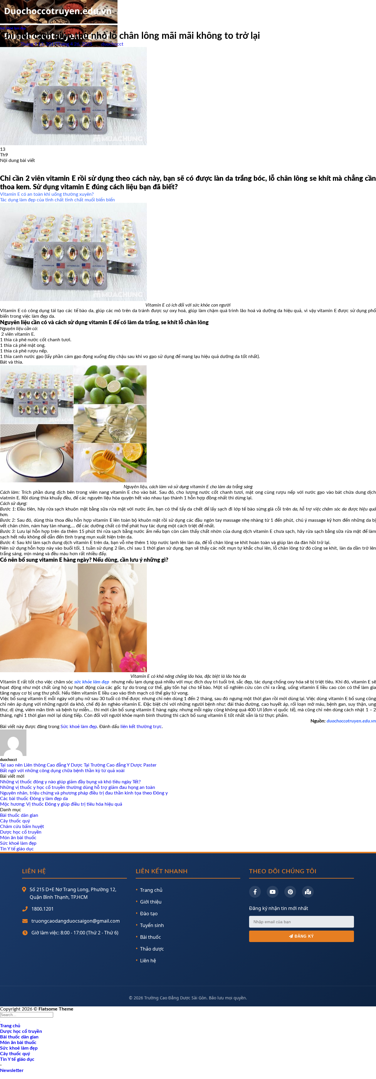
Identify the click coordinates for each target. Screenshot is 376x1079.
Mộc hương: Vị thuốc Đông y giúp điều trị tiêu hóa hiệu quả (61, 804)
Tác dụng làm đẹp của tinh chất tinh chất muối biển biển (57, 200)
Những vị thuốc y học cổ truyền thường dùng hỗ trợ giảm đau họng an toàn (77, 787)
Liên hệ (148, 960)
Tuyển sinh (152, 925)
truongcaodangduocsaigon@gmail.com (75, 921)
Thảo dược (152, 949)
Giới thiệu (151, 902)
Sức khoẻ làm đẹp (13, 28)
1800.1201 (42, 909)
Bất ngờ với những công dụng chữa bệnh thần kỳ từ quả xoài (62, 770)
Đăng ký (303, 936)
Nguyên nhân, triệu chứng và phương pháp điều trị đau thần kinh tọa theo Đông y (84, 793)
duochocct (112, 44)
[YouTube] (272, 892)
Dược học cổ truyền (20, 832)
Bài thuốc (150, 937)
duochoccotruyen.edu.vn (351, 721)
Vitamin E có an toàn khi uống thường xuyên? (47, 194)
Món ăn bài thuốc (18, 837)
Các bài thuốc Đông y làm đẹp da (34, 798)
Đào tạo (149, 913)
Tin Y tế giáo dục (17, 849)
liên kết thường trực (141, 726)
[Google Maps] (308, 892)
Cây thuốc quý (15, 821)
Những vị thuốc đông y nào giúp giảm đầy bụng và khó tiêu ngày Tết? (70, 781)
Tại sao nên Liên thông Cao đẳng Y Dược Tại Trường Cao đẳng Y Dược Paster (78, 765)
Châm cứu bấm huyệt (22, 826)
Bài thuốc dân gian (19, 815)
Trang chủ (151, 890)
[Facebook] (255, 892)
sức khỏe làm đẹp (92, 682)
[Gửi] (0, 1021)
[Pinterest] (290, 892)
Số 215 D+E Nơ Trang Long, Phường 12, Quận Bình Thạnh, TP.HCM (73, 893)
